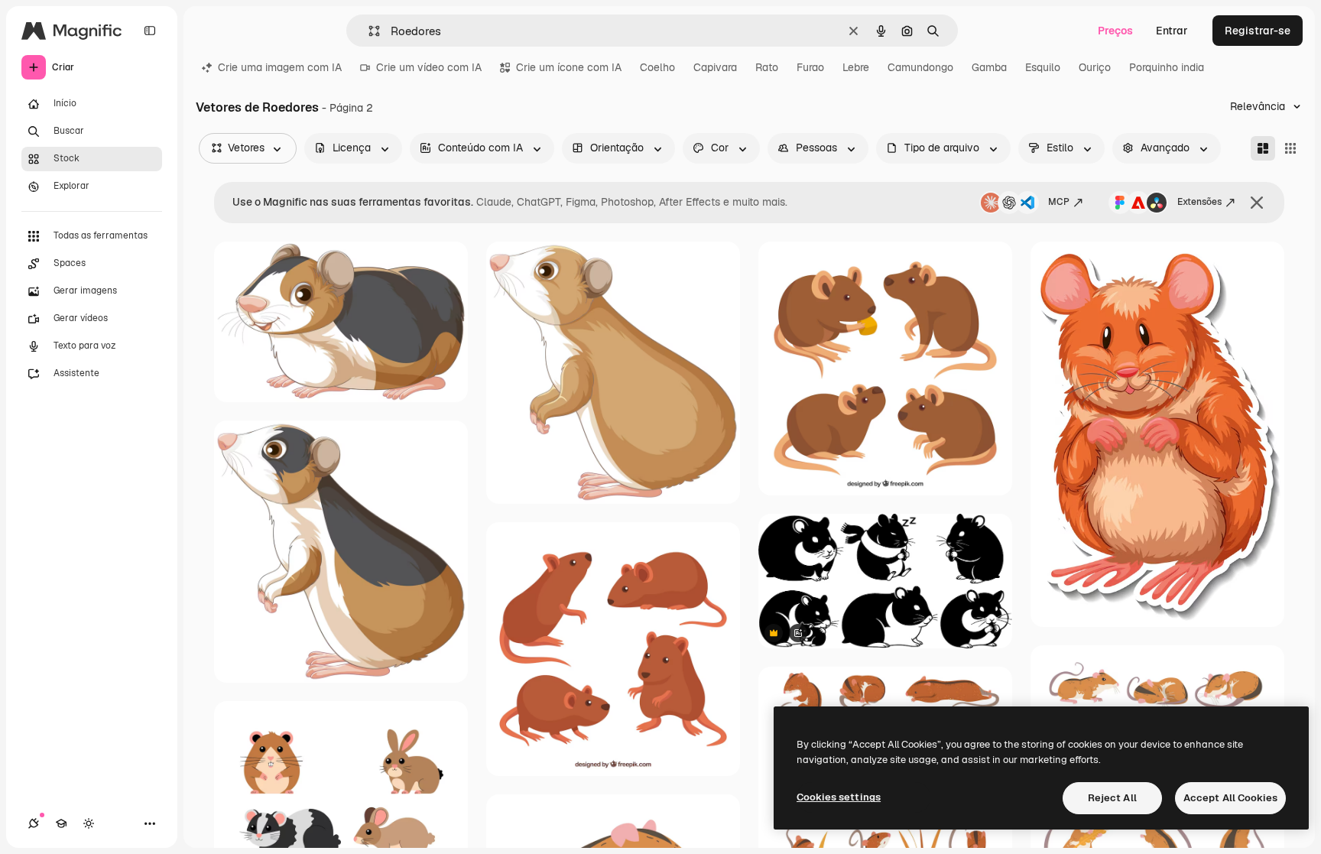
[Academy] (61, 823)
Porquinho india (1166, 67)
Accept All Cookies (1230, 797)
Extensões (1199, 202)
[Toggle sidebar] (150, 30)
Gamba (989, 67)
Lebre (855, 67)
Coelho (657, 67)
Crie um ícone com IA (569, 67)
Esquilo (1042, 67)
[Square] (1290, 148)
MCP (1058, 202)
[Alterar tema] (88, 823)
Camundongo (920, 67)
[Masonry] (1263, 148)
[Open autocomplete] (368, 31)
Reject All (1112, 797)
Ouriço (1095, 67)
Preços (1115, 30)
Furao (810, 67)
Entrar (1172, 30)
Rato (766, 67)
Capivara (715, 67)
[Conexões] (33, 823)
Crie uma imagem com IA (280, 67)
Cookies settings (839, 797)
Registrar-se (1257, 30)
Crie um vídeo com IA (429, 67)
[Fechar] (1257, 202)
